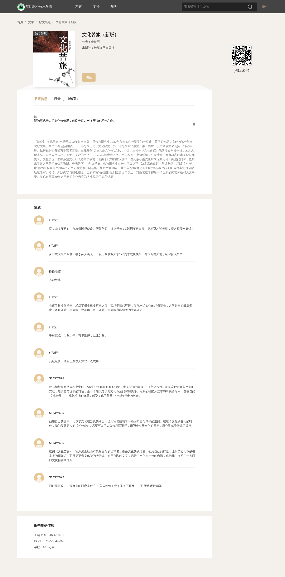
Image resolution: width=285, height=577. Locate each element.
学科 (96, 6)
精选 (78, 6)
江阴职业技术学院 (39, 6)
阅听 (113, 6)
